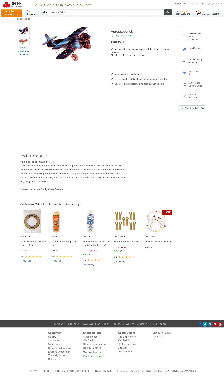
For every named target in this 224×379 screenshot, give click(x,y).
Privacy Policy (137, 370)
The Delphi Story (127, 336)
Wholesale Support (93, 356)
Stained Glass (42, 5)
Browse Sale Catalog (94, 344)
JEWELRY (128, 324)
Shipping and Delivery (59, 347)
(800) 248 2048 (215, 3)
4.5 (84, 260)
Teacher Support (92, 352)
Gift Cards (183, 3)
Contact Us (54, 340)
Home (98, 370)
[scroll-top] (219, 373)
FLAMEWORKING (91, 324)
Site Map (122, 347)
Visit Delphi (124, 340)
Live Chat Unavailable (190, 108)
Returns (52, 359)
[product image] (34, 221)
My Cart (107, 370)
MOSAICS (142, 324)
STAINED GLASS (158, 324)
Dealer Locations (127, 344)
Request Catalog (92, 347)
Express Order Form (59, 351)
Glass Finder (200, 3)
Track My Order (56, 355)
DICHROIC (59, 324)
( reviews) (26, 261)
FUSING (107, 324)
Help (191, 3)
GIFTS (117, 324)
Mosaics (73, 5)
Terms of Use (125, 351)
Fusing (59, 5)
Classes (87, 5)
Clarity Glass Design (123, 35)
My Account (54, 344)
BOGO (166, 212)
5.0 (22, 257)
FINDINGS (73, 324)
